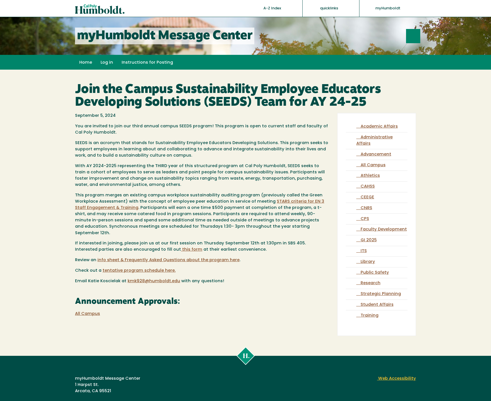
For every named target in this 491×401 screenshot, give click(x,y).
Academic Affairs (379, 126)
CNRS (366, 208)
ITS (364, 251)
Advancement (376, 154)
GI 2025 (369, 240)
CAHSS (368, 186)
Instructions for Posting (147, 63)
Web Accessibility (396, 379)
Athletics (370, 176)
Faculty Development (384, 229)
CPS (365, 219)
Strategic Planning (381, 294)
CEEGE (367, 197)
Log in (107, 63)
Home (85, 63)
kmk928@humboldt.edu (154, 281)
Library (368, 262)
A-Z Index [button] (272, 8)
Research (370, 283)
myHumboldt (387, 8)
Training (369, 315)
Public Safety (375, 273)
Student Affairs (377, 305)
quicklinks (329, 8)
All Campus (87, 314)
